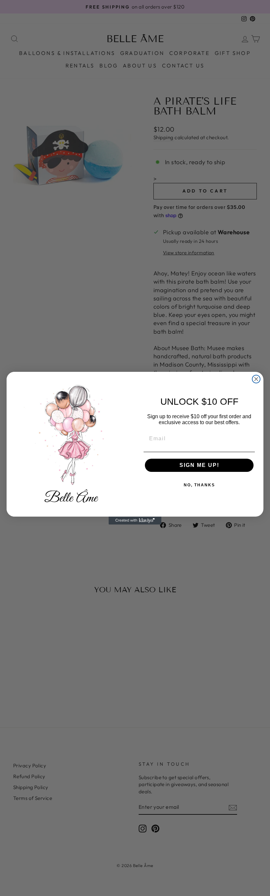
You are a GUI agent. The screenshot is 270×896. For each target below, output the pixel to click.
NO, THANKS (199, 485)
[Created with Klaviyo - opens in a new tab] (135, 521)
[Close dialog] (256, 379)
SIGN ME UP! (199, 465)
